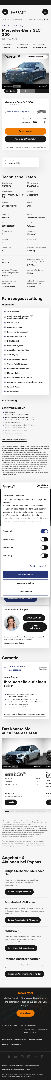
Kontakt (4, 1065)
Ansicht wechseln (36, 57)
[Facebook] (9, 1056)
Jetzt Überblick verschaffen (21, 948)
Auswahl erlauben (25, 583)
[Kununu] (35, 1056)
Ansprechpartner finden (14, 643)
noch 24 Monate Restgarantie (18, 112)
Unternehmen (16, 1045)
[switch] (44, 539)
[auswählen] (5, 12)
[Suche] (45, 12)
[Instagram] (22, 1056)
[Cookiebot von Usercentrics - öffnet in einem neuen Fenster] (36, 486)
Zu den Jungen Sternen (19, 892)
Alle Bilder (10, 91)
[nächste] (42, 91)
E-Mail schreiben (35, 627)
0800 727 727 (34, 618)
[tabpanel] (25, 73)
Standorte (30, 1026)
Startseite (6, 20)
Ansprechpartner (35, 1039)
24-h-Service (7, 1039)
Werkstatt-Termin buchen (20, 598)
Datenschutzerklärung (16, 1065)
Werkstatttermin (20, 1039)
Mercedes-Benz (35, 20)
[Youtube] (15, 1056)
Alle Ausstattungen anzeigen (14, 439)
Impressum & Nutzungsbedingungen (13, 1069)
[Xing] (42, 1056)
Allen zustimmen (25, 574)
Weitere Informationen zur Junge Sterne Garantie (25, 714)
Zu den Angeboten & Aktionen (23, 920)
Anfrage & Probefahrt (25, 139)
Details (10, 802)
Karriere (5, 1045)
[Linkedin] (28, 1056)
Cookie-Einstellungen (32, 1065)
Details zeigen (36, 566)
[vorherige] (27, 91)
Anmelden (25, 1013)
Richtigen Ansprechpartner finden (24, 974)
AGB (28, 1069)
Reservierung (25, 131)
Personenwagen (19, 20)
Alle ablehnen (25, 591)
